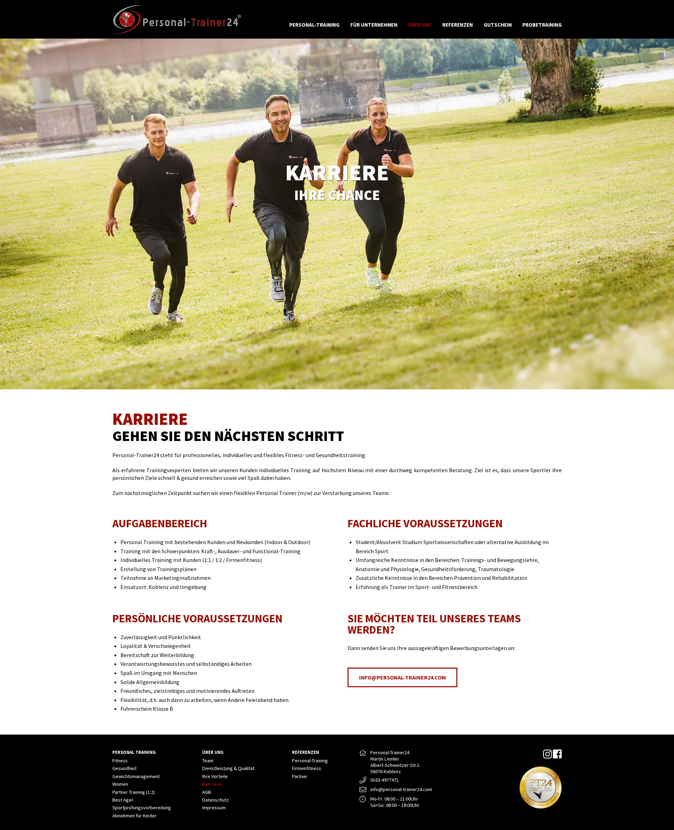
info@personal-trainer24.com (402, 677)
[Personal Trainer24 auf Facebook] (557, 756)
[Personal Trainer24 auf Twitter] (547, 756)
